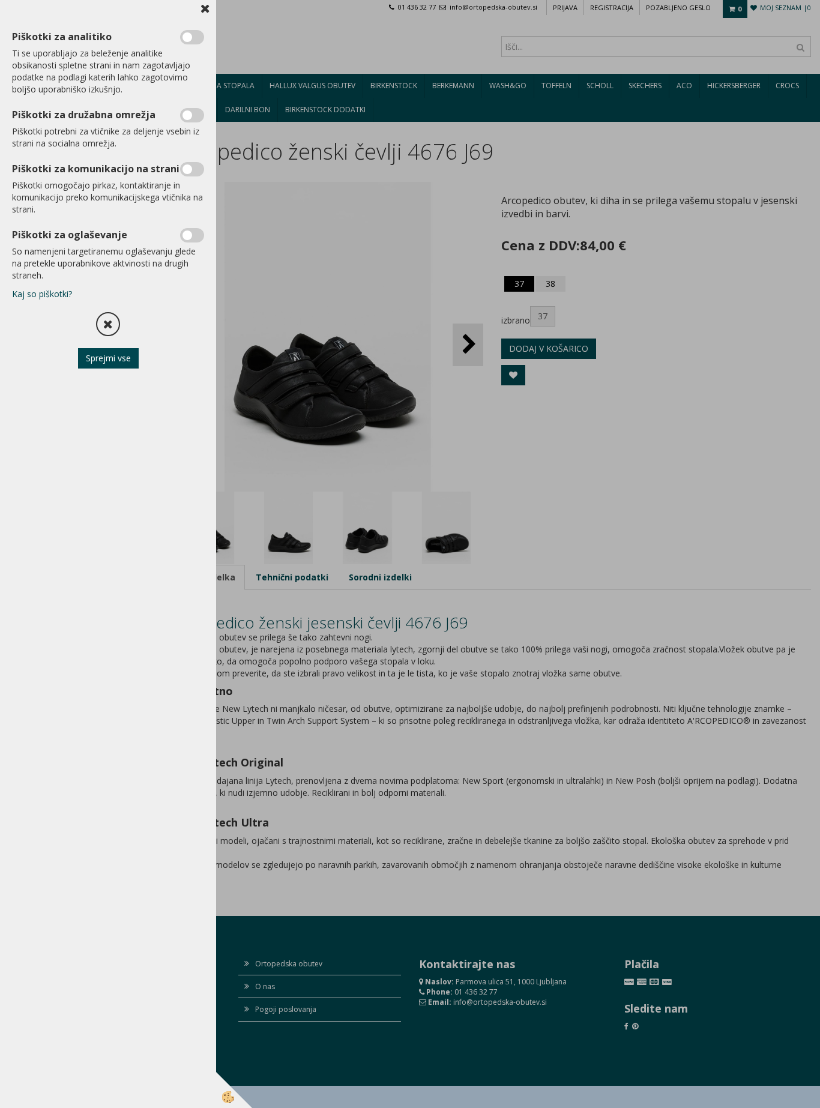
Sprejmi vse (108, 358)
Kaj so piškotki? (42, 294)
